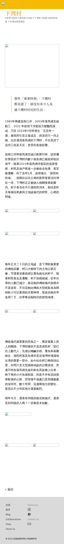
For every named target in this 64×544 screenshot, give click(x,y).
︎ (29, 510)
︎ (29, 514)
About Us (10, 529)
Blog (8, 514)
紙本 (8, 510)
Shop (8, 524)
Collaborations (13, 519)
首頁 (8, 505)
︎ (29, 524)
